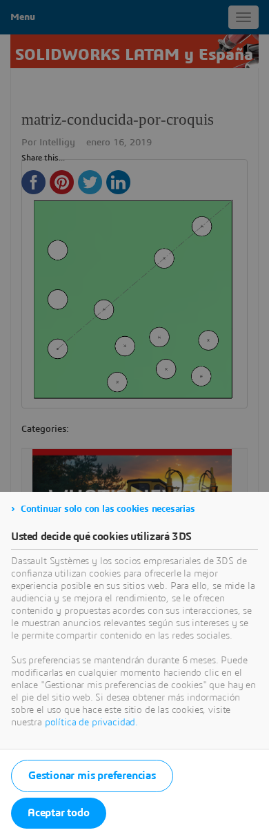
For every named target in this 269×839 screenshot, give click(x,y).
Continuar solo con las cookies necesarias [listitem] (108, 509)
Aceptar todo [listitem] (59, 812)
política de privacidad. (91, 722)
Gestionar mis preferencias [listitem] (92, 775)
